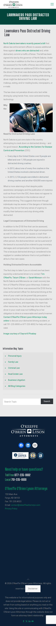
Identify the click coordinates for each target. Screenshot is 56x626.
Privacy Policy (11, 508)
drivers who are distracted (27, 50)
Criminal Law (14, 368)
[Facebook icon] (23, 621)
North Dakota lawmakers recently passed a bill (24, 43)
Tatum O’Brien (19, 277)
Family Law (13, 362)
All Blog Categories (16, 386)
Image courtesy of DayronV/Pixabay (19, 333)
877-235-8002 (22, 475)
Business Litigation (16, 380)
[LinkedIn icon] (29, 621)
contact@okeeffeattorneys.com (25, 505)
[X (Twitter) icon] (26, 621)
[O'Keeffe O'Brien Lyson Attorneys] (13, 4)
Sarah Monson (35, 277)
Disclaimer (33, 588)
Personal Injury (15, 356)
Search (47, 401)
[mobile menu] (52, 4)
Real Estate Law (15, 374)
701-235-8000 (18, 479)
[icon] (32, 621)
